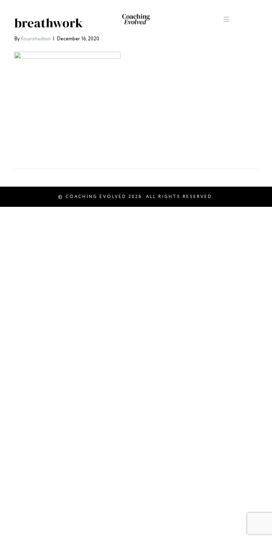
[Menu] (227, 19)
